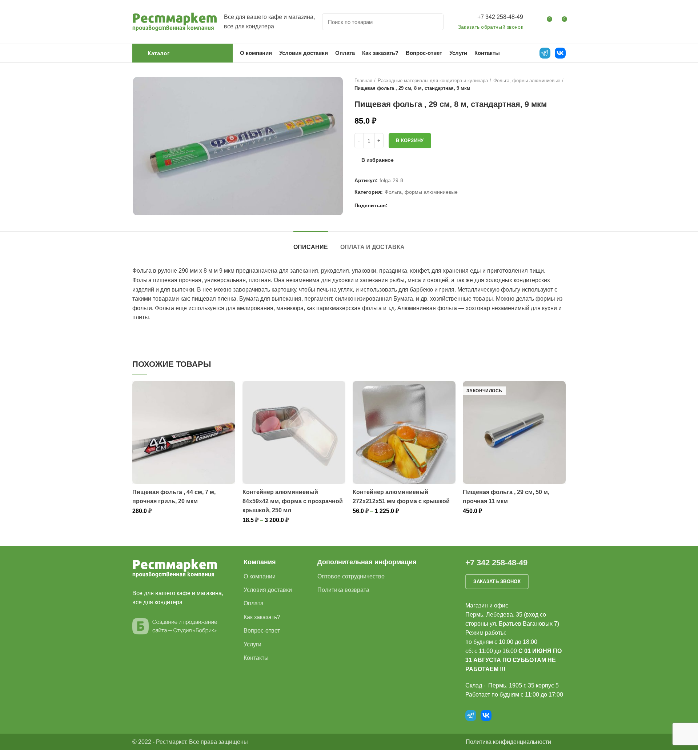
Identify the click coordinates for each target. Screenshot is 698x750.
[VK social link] (412, 205)
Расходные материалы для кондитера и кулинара (433, 80)
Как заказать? (262, 617)
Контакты (256, 658)
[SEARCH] (434, 21)
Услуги (252, 644)
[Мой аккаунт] (533, 22)
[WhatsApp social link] (403, 205)
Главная (363, 80)
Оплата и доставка (372, 247)
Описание (310, 247)
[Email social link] (395, 205)
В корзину (410, 140)
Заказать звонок (497, 581)
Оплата (254, 603)
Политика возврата (343, 590)
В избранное (377, 160)
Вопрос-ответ (262, 630)
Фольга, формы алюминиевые (526, 80)
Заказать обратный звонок (490, 26)
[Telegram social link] (420, 205)
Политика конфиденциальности (508, 742)
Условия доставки (268, 590)
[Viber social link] (428, 205)
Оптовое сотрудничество (351, 576)
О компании (260, 576)
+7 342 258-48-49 (500, 17)
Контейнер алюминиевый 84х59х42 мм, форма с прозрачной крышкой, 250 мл (292, 501)
